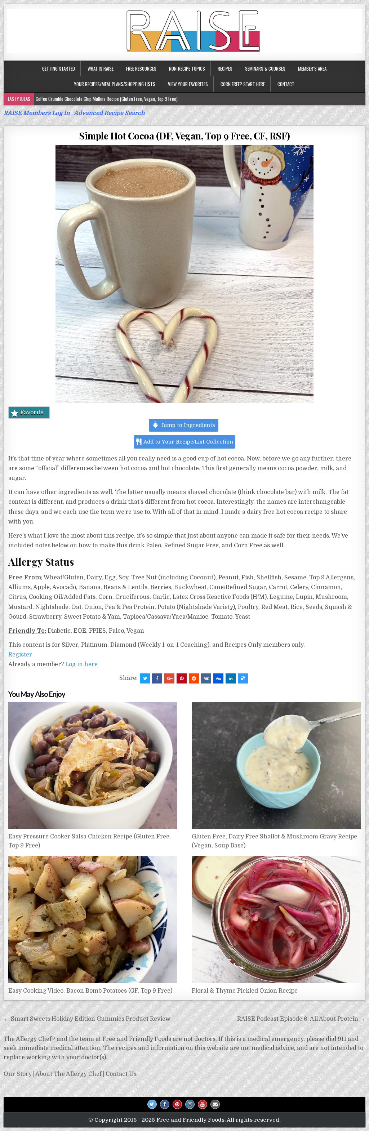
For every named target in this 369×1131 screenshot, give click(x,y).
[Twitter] (152, 1104)
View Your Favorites (188, 84)
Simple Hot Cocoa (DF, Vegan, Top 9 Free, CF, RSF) (184, 135)
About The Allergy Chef (68, 1074)
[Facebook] (164, 1104)
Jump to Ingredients (187, 425)
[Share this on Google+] (169, 678)
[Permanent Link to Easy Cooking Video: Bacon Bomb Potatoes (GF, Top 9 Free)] (92, 919)
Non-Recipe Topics (187, 68)
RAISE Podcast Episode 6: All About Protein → (301, 1019)
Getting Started (58, 68)
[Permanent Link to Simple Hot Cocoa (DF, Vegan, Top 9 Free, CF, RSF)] (184, 274)
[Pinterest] (177, 1104)
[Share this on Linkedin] (231, 678)
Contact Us (121, 1074)
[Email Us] (215, 1104)
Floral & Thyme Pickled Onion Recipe (245, 991)
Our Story (18, 1074)
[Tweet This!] (145, 678)
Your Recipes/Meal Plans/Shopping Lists (114, 84)
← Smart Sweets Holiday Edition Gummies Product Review (87, 1019)
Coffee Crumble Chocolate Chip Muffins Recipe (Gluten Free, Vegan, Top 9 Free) (107, 98)
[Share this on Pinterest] (182, 678)
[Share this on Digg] (218, 678)
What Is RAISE (101, 68)
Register (20, 654)
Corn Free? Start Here (243, 84)
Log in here (81, 664)
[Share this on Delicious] (243, 678)
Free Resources (141, 68)
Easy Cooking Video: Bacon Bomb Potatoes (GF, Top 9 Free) (90, 991)
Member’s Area (312, 68)
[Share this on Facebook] (157, 678)
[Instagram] (190, 1104)
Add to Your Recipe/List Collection (187, 442)
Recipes (225, 68)
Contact (285, 84)
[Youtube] (202, 1104)
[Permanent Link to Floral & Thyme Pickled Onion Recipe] (276, 919)
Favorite (32, 412)
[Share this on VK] (206, 678)
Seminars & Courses (265, 68)
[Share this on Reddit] (194, 678)
